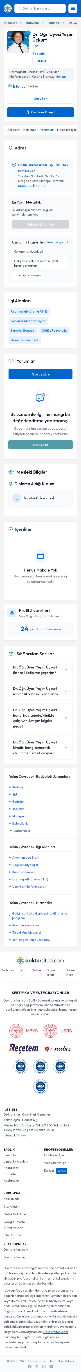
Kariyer (55, 1170)
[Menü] (72, 8)
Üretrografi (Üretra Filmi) (29, 311)
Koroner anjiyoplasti (26, 925)
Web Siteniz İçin (55, 1163)
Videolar (8, 970)
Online (36, 970)
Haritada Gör (26, 170)
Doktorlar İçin (54, 1155)
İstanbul (54, 23)
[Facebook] (30, 1366)
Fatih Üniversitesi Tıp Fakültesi (43, 165)
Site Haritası (12, 1235)
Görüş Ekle (41, 374)
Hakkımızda (12, 1199)
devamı (61, 77)
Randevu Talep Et (43, 112)
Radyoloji (32, 23)
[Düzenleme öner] (36, 46)
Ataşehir (18, 809)
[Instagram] (44, 1366)
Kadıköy (18, 787)
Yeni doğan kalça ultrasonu (31, 940)
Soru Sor (40, 99)
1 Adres (33, 86)
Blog (23, 970)
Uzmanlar (10, 1155)
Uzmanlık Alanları (16, 1161)
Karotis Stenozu (22, 330)
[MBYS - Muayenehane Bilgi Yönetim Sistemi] (23, 1031)
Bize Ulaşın (11, 1206)
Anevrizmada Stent (24, 340)
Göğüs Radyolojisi (54, 330)
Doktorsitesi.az (14, 1257)
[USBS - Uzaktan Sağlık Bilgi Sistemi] (57, 1031)
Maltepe (24, 186)
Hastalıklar (11, 1168)
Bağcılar (18, 802)
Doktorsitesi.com (16, 1250)
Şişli (15, 794)
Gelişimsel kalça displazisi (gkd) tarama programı (39, 915)
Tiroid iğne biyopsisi (26, 932)
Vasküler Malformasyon (28, 321)
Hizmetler (10, 1174)
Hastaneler (11, 1180)
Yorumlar (47, 130)
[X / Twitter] (37, 1366)
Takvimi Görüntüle (40, 224)
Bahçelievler (21, 823)
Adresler (13, 130)
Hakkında (29, 130)
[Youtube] (51, 1366)
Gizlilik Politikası (15, 1214)
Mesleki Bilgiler (67, 130)
